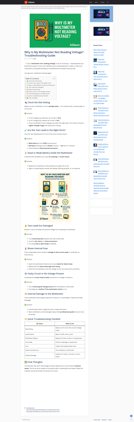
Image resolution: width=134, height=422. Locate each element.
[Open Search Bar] (108, 2)
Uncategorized (30, 408)
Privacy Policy (97, 419)
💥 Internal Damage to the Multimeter (38, 93)
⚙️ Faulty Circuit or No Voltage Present (38, 91)
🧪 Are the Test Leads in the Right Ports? (38, 83)
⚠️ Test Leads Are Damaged (34, 87)
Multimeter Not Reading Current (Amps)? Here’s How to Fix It (43, 411)
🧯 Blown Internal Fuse (33, 89)
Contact (102, 2)
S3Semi (31, 2)
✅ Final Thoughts (31, 98)
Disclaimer (104, 419)
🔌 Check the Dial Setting (34, 81)
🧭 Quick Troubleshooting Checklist (37, 96)
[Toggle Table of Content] (53, 78)
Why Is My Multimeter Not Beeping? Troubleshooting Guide (42, 409)
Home (90, 2)
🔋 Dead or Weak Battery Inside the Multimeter (40, 85)
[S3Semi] (26, 2)
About (96, 2)
